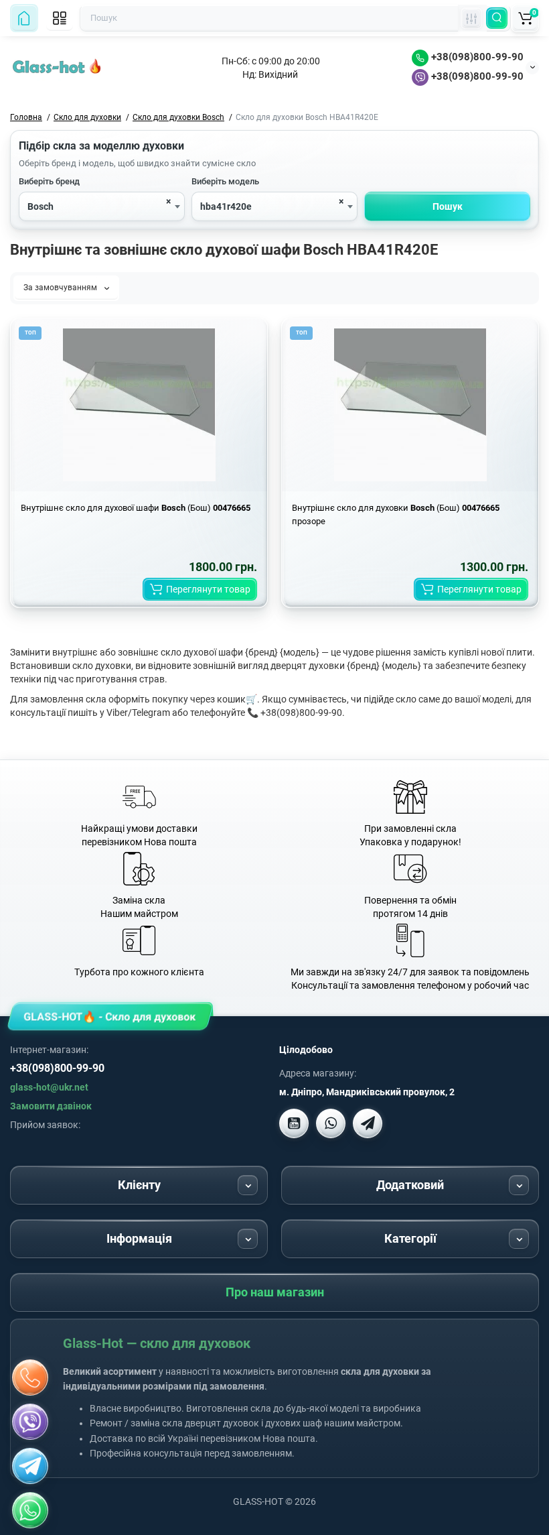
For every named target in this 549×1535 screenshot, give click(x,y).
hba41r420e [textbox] (226, 206)
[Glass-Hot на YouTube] (294, 1123)
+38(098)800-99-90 (476, 57)
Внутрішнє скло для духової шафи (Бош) (135, 508)
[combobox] (102, 206)
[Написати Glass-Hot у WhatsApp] (30, 1510)
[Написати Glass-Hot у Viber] (330, 1123)
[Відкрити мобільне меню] (59, 18)
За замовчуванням (61, 287)
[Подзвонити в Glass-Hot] (30, 1377)
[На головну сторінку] (24, 18)
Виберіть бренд (49, 181)
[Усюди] (471, 18)
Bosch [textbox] (40, 206)
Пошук (448, 206)
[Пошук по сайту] (496, 18)
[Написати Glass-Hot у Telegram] (367, 1123)
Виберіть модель (225, 181)
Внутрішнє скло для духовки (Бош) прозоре (395, 514)
